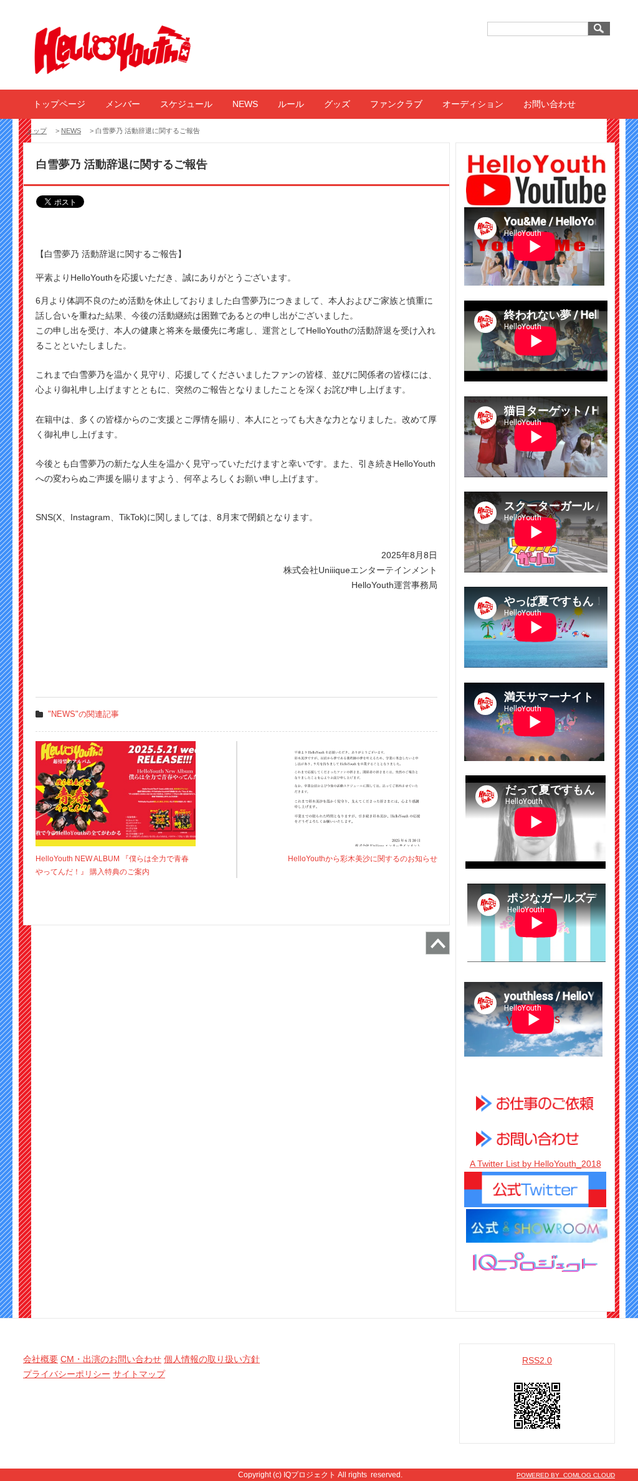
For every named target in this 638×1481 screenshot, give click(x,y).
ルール (291, 104)
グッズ (337, 104)
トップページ (59, 104)
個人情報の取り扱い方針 (212, 1359)
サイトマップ (139, 1374)
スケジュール (186, 104)
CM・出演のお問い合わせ (110, 1359)
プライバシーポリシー (66, 1374)
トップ (36, 130)
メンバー (122, 104)
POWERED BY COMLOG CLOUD (566, 1475)
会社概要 (40, 1359)
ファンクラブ (396, 104)
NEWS (245, 104)
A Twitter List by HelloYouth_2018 (535, 1164)
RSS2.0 (537, 1360)
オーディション (472, 104)
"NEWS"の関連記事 (83, 714)
